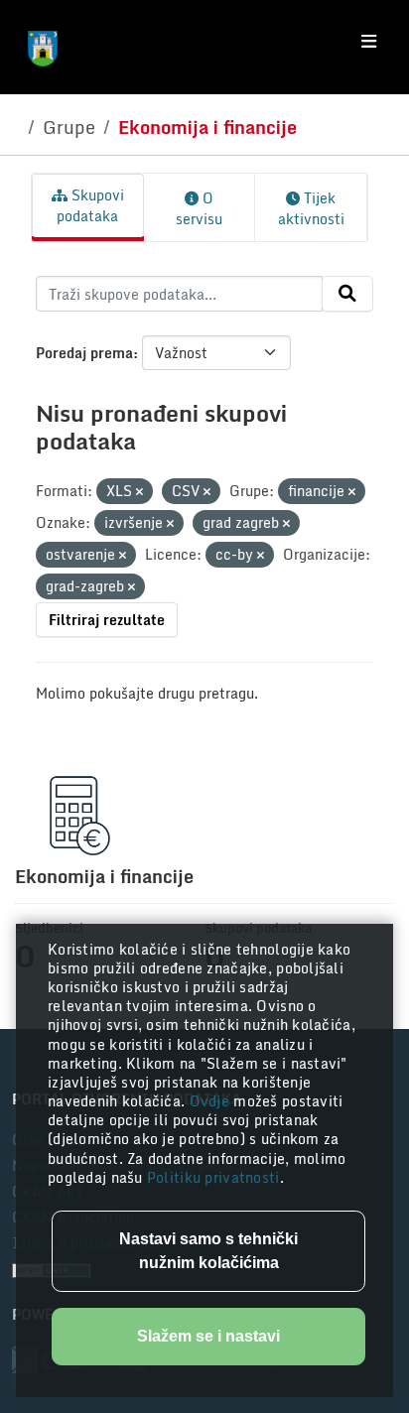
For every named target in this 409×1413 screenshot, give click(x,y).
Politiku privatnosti (213, 1177)
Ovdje (212, 1101)
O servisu (199, 208)
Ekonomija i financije (207, 127)
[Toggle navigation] (368, 41)
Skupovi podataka (90, 205)
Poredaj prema (84, 352)
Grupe (69, 127)
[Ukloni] (139, 492)
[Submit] (347, 294)
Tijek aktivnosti (311, 208)
